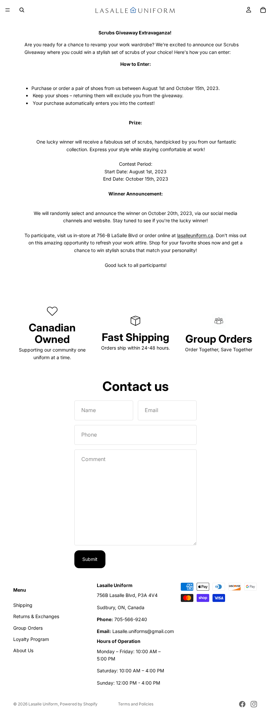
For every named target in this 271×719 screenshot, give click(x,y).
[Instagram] (254, 704)
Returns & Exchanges (36, 616)
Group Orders (28, 627)
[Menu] (7, 10)
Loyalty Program (31, 639)
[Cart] (263, 10)
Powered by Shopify (78, 703)
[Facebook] (242, 704)
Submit (89, 559)
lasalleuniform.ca (195, 235)
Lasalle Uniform (43, 703)
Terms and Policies (135, 703)
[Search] (22, 10)
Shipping (22, 605)
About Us (23, 650)
